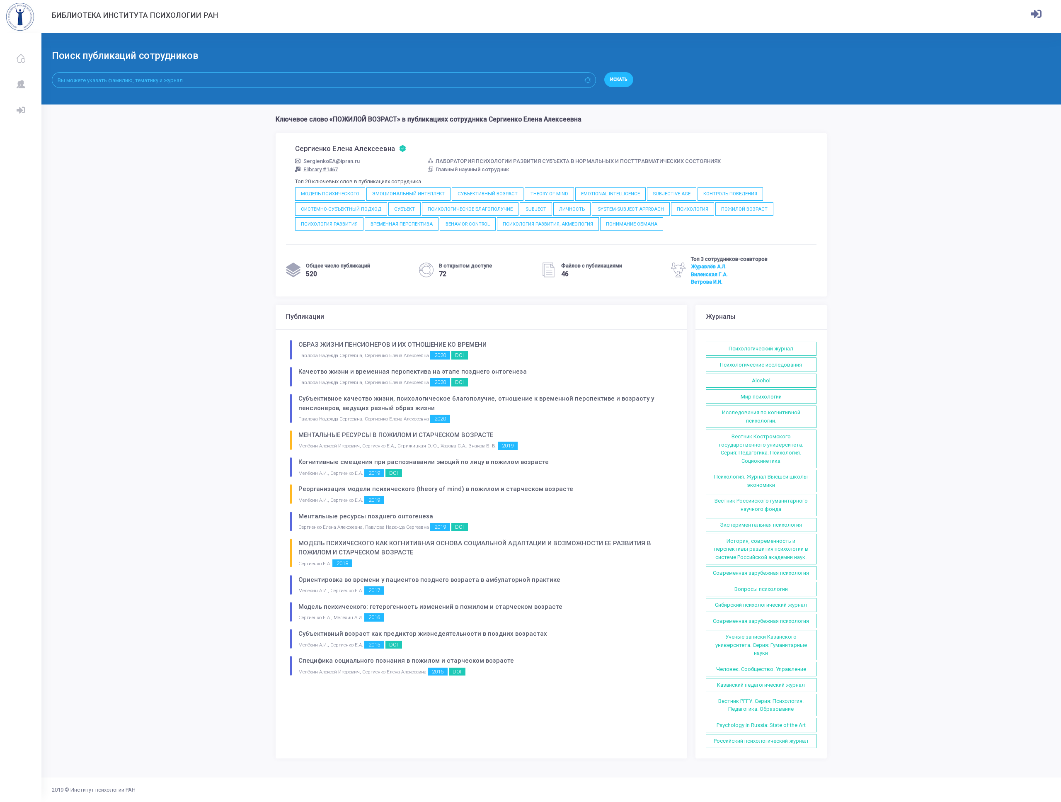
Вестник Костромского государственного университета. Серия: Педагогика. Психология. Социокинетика (761, 448)
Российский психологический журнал (761, 741)
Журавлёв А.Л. (709, 267)
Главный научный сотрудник (472, 169)
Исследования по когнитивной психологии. (761, 416)
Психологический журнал (761, 348)
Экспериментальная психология (761, 525)
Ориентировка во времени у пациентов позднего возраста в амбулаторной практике (429, 579)
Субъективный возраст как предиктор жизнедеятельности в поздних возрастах (422, 633)
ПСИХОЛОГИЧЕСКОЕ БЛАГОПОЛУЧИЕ (470, 209)
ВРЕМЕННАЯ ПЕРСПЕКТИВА (402, 224)
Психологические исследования (761, 365)
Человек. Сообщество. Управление (761, 669)
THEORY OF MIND (549, 194)
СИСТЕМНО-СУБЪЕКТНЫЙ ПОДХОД (341, 209)
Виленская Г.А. (709, 274)
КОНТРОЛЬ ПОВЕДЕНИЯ (730, 194)
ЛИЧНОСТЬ (572, 209)
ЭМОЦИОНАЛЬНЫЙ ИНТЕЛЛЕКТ (408, 194)
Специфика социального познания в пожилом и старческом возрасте (406, 660)
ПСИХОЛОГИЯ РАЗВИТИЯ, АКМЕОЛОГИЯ (548, 224)
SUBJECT (536, 209)
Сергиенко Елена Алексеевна (346, 148)
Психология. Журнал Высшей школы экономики (761, 481)
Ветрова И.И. (706, 282)
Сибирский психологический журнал (761, 605)
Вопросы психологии (761, 589)
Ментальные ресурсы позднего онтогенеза (365, 516)
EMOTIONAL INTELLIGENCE (610, 194)
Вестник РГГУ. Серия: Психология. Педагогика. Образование (761, 705)
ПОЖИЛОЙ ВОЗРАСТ (744, 209)
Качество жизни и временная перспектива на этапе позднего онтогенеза (412, 371)
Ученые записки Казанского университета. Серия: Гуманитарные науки (761, 645)
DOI (459, 355)
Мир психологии (761, 397)
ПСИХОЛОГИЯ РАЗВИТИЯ (329, 224)
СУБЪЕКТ (404, 209)
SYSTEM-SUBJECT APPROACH (631, 209)
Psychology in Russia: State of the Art (761, 725)
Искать (618, 79)
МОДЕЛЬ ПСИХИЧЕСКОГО (330, 194)
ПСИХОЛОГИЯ (692, 209)
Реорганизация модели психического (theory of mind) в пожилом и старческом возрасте (435, 489)
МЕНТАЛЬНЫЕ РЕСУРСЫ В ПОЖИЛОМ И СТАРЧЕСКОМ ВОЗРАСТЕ (395, 435)
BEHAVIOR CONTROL (468, 224)
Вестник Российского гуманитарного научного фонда (761, 505)
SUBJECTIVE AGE (671, 194)
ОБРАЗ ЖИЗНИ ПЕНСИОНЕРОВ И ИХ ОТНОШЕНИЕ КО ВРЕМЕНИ (392, 344)
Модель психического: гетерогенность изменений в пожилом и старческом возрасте (430, 606)
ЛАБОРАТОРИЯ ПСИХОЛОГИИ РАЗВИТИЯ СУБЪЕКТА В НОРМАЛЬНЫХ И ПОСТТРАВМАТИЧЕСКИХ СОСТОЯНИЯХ (578, 161)
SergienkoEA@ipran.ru (331, 161)
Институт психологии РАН (103, 790)
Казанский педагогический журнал (761, 685)
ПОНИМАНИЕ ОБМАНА (631, 224)
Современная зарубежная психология (761, 573)
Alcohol (761, 380)
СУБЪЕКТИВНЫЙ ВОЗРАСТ (488, 194)
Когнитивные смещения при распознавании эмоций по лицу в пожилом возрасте (423, 462)
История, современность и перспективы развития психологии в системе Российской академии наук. (761, 549)
